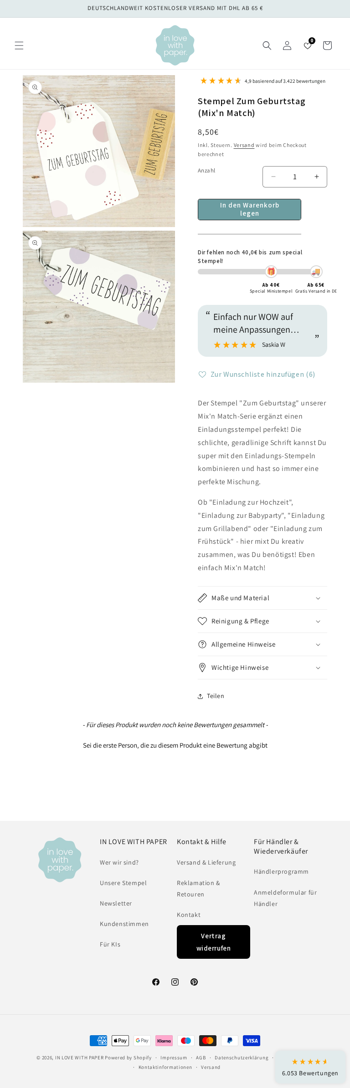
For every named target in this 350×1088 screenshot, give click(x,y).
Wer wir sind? (119, 862)
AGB (201, 1057)
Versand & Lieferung (206, 862)
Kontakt (189, 915)
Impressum (173, 1057)
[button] (19, 45)
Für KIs (110, 944)
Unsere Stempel (123, 883)
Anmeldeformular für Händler (285, 898)
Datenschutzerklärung (241, 1057)
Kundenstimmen (124, 924)
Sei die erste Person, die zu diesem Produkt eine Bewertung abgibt (175, 745)
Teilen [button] (216, 696)
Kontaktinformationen (165, 1067)
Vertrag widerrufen (213, 941)
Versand (244, 145)
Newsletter (116, 903)
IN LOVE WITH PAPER (79, 1057)
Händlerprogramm (281, 871)
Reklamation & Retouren (198, 888)
